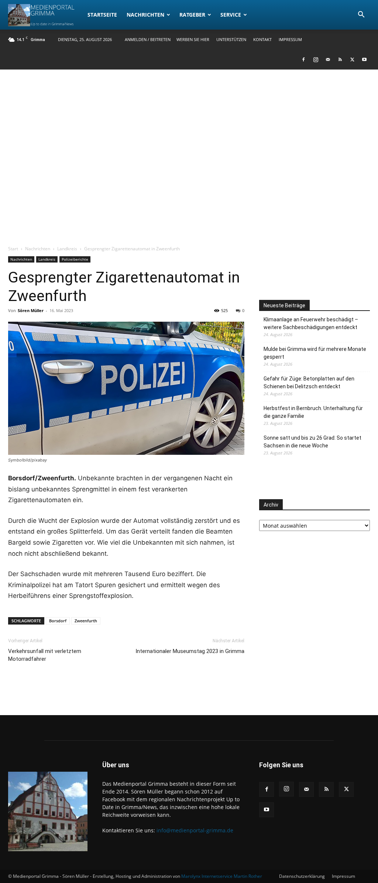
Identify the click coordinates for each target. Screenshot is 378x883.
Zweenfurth (86, 620)
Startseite (102, 14)
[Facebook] (303, 60)
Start (13, 249)
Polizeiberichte (75, 259)
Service (230, 14)
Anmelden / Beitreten (148, 39)
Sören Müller (31, 310)
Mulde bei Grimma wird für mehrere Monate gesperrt (315, 353)
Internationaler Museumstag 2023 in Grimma (189, 651)
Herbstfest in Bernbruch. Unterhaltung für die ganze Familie (313, 412)
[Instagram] (315, 60)
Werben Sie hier (192, 39)
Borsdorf (57, 620)
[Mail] (327, 60)
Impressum (290, 39)
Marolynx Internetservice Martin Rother (221, 876)
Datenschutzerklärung (302, 876)
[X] (352, 60)
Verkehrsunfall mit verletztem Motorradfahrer (44, 655)
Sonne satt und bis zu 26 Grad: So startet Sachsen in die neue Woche (312, 442)
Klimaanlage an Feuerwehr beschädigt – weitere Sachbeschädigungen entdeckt (311, 323)
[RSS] (340, 60)
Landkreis (67, 249)
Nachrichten (145, 14)
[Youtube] (364, 60)
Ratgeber (192, 14)
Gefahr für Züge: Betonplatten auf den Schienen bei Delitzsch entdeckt (309, 382)
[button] (361, 15)
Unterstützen (231, 39)
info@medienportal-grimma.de (195, 830)
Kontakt (262, 39)
